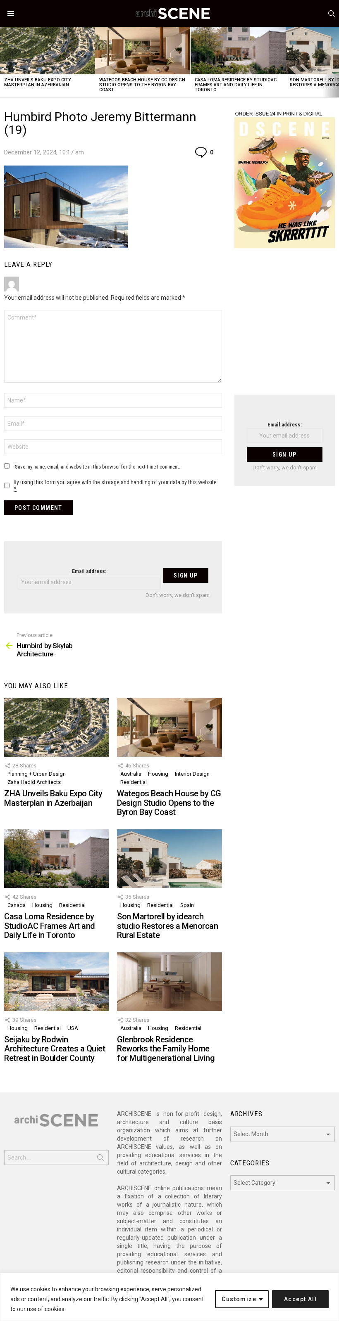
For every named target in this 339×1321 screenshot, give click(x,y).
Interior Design (192, 774)
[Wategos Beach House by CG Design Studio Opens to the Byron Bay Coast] (142, 50)
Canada (16, 905)
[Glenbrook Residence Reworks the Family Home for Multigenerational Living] (169, 981)
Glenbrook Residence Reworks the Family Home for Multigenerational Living (166, 1049)
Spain (187, 905)
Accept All (300, 1299)
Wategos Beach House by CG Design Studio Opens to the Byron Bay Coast (142, 84)
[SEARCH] (331, 13)
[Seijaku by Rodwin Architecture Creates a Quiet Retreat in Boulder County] (56, 981)
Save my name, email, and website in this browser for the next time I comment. (97, 467)
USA (72, 1028)
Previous (4, 62)
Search (100, 1159)
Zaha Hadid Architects (34, 782)
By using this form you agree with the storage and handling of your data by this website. (116, 485)
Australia (130, 774)
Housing (158, 774)
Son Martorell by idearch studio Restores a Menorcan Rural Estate (167, 925)
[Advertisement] (284, 326)
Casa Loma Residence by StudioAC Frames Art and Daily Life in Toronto (236, 84)
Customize (239, 1299)
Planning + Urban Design (36, 774)
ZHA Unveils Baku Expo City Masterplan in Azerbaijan (37, 82)
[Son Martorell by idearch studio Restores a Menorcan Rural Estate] (169, 858)
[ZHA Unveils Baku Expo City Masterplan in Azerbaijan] (47, 50)
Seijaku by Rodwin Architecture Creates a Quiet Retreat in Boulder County (54, 1049)
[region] (169, 1297)
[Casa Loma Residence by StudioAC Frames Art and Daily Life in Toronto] (238, 50)
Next (335, 62)
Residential (133, 782)
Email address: (89, 571)
